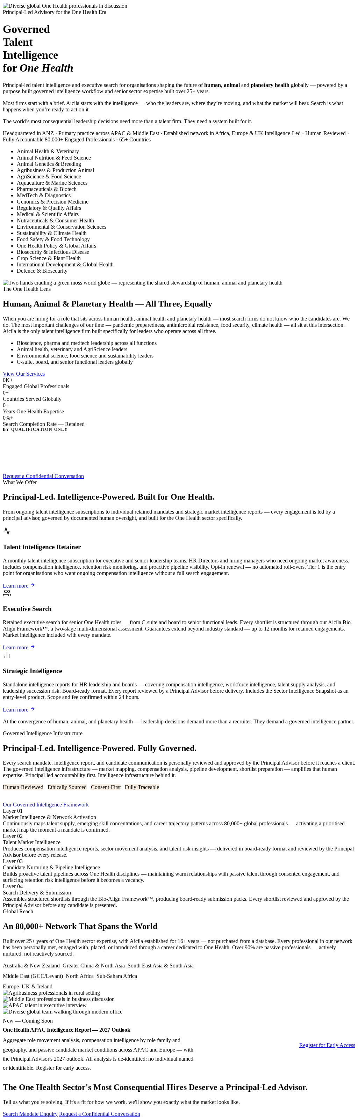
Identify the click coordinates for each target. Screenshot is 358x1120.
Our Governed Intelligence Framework (46, 805)
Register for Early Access (327, 1045)
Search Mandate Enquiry (30, 1114)
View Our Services (24, 374)
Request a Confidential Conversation (43, 476)
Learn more (16, 586)
